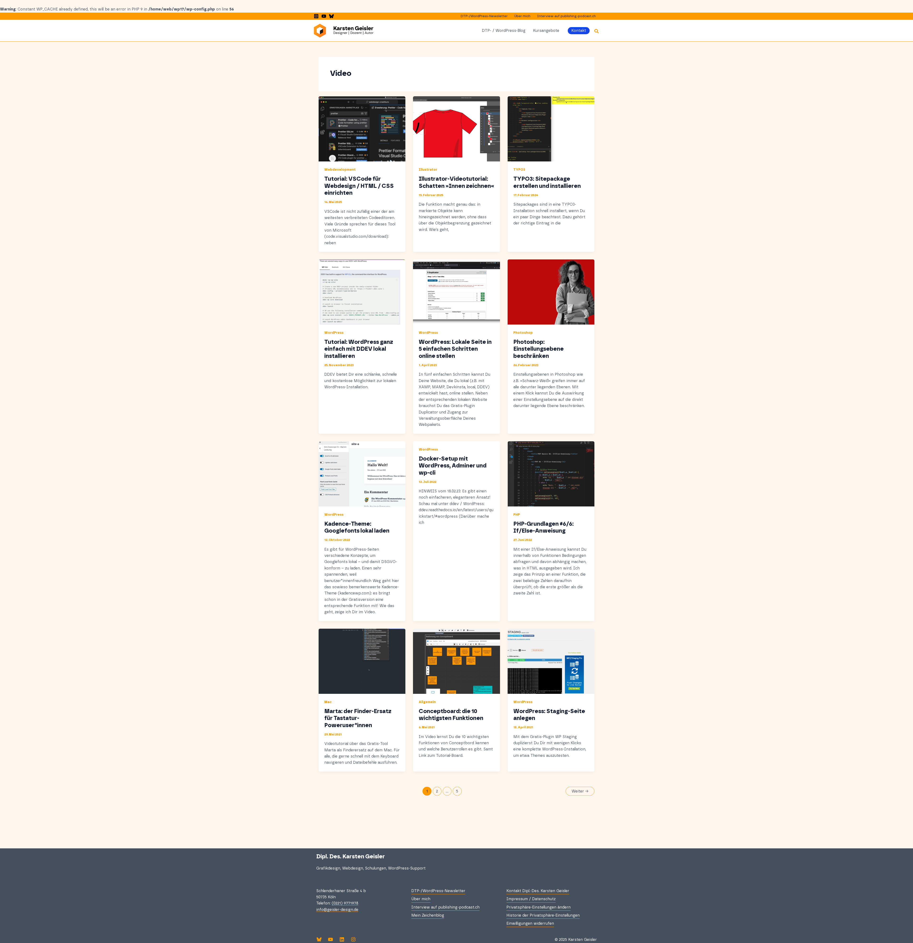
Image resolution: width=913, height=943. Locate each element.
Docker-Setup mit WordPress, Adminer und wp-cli (452, 466)
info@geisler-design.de (337, 910)
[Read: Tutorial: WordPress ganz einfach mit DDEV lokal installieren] (362, 292)
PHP (516, 514)
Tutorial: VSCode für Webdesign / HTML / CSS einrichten (359, 186)
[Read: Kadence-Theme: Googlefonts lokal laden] (362, 474)
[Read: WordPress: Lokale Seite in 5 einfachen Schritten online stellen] (456, 292)
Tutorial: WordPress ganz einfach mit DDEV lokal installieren (358, 349)
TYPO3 (519, 169)
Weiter (580, 791)
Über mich (522, 16)
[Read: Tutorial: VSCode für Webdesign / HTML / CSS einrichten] (362, 129)
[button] (579, 30)
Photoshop (523, 333)
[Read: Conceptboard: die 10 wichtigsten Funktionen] (456, 661)
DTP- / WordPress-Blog (503, 31)
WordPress (334, 333)
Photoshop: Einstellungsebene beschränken (538, 349)
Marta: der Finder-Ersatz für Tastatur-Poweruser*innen (357, 718)
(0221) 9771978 (345, 903)
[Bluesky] (331, 16)
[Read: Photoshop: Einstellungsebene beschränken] (551, 292)
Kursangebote (546, 31)
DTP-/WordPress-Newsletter (484, 16)
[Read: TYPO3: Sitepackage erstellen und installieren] (551, 129)
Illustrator (428, 169)
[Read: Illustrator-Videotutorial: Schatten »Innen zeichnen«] (456, 129)
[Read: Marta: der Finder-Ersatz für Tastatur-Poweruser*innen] (362, 661)
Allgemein (427, 702)
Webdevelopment (340, 169)
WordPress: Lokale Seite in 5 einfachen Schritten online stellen (455, 349)
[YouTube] (323, 16)
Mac (328, 702)
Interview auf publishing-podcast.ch (566, 16)
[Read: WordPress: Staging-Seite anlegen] (551, 661)
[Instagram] (316, 16)
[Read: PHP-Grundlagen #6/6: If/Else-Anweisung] (551, 474)
